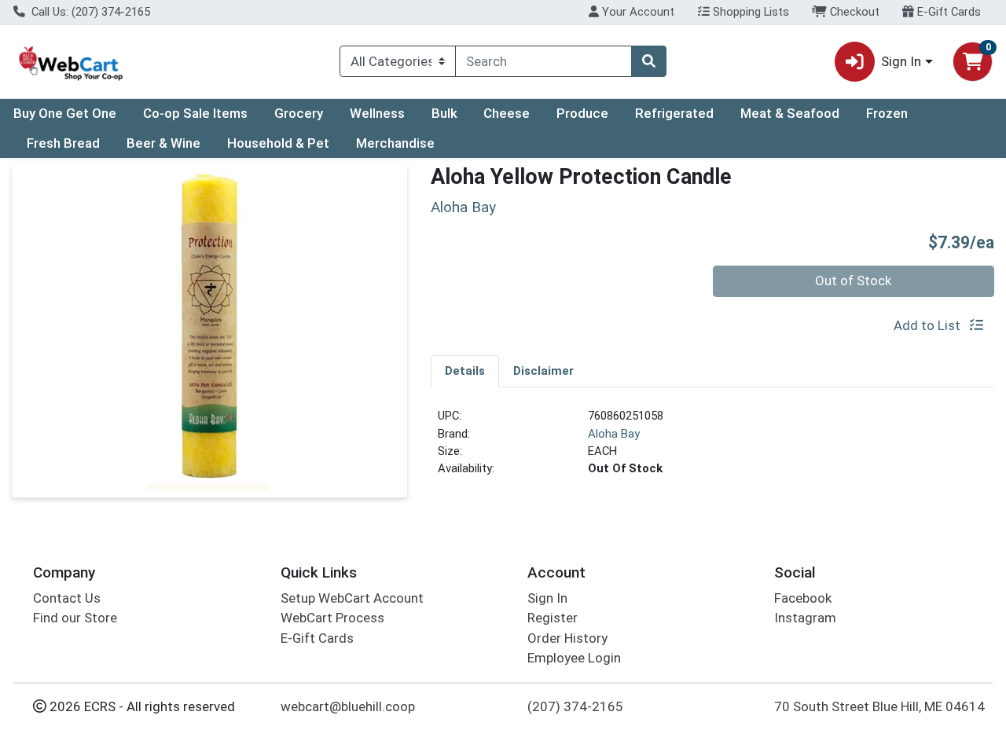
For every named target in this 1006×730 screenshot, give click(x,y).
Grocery (298, 113)
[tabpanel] (712, 449)
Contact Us (67, 598)
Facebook (803, 598)
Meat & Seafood (789, 113)
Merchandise (395, 143)
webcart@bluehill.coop (348, 706)
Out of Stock (853, 280)
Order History (567, 638)
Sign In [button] (901, 61)
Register (552, 617)
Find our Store (75, 617)
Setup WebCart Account (352, 598)
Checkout (853, 12)
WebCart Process (332, 617)
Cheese (506, 113)
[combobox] (543, 61)
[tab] (465, 371)
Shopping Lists (749, 12)
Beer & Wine (163, 143)
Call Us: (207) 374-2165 (89, 12)
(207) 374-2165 (575, 706)
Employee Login (574, 658)
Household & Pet (278, 143)
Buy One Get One (64, 113)
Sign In (547, 598)
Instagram (805, 617)
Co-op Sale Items (195, 113)
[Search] (648, 61)
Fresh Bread (63, 143)
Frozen (887, 113)
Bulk (444, 113)
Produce (582, 113)
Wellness (377, 113)
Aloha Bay (614, 434)
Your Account (636, 12)
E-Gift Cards (947, 12)
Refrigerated (674, 113)
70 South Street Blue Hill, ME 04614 (879, 706)
